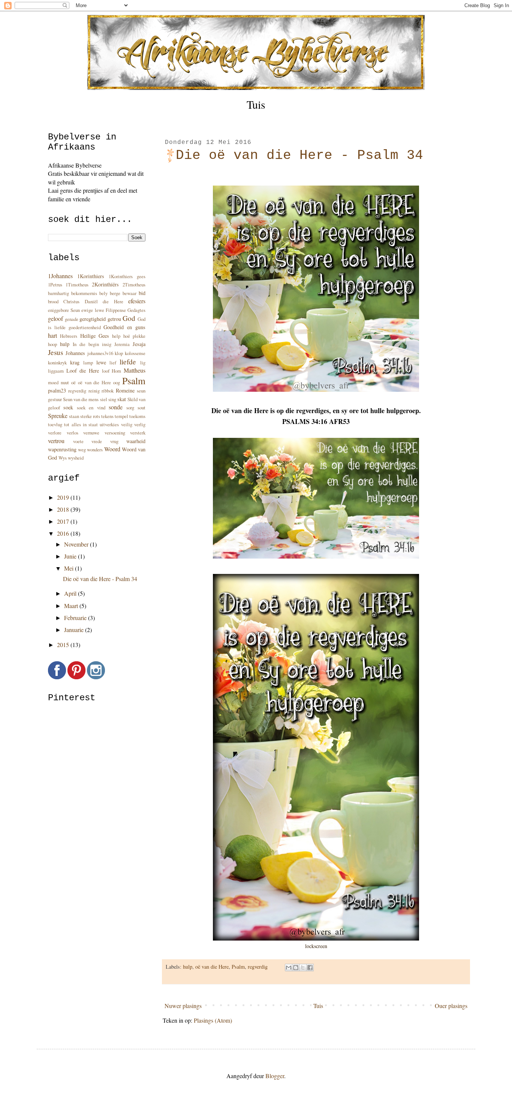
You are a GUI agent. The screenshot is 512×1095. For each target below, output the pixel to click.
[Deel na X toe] (303, 967)
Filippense (116, 310)
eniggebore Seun (64, 310)
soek (68, 407)
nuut (65, 382)
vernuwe (91, 432)
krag (74, 362)
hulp (187, 966)
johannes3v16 (100, 353)
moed (53, 382)
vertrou (56, 441)
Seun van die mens (81, 399)
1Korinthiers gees (127, 276)
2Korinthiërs (105, 284)
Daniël (91, 301)
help (116, 336)
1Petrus (55, 284)
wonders (95, 449)
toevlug (55, 424)
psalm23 (57, 390)
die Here (113, 301)
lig (142, 362)
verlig (139, 424)
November (77, 544)
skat (121, 399)
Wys (62, 457)
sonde (116, 407)
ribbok (108, 390)
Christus (71, 301)
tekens (107, 416)
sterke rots (90, 416)
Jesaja (139, 344)
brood (53, 301)
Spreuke (57, 415)
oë (73, 382)
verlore (54, 432)
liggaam (56, 370)
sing (112, 399)
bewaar (129, 293)
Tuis (256, 104)
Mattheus (134, 370)
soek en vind (91, 407)
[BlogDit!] (295, 967)
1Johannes (60, 276)
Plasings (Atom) (213, 1020)
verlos (72, 432)
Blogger (274, 1076)
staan (74, 416)
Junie (71, 556)
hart (52, 335)
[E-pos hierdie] (288, 967)
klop (119, 353)
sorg (130, 407)
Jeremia (122, 344)
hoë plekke (134, 336)
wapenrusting (62, 449)
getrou (114, 318)
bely (103, 293)
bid (142, 293)
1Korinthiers (90, 276)
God (129, 318)
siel (103, 399)
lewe (101, 362)
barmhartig (58, 293)
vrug (114, 441)
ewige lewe (92, 310)
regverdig (258, 966)
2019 (63, 497)
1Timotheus (77, 284)
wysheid (76, 457)
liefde (128, 361)
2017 (63, 521)
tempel (121, 416)
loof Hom (111, 370)
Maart (71, 606)
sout (141, 407)
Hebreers (68, 336)
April (71, 593)
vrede (96, 441)
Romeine (125, 390)
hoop (52, 344)
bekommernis (84, 293)
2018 (63, 509)
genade (71, 319)
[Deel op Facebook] (310, 967)
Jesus (55, 352)
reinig (94, 390)
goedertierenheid (85, 327)
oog (116, 382)
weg (82, 449)
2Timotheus (134, 284)
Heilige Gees (94, 335)
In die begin (86, 344)
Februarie (76, 618)
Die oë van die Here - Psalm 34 (299, 155)
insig (106, 344)
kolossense (135, 353)
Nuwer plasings (183, 1006)
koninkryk (57, 362)
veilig (126, 424)
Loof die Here (82, 370)
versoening (115, 432)
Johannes (75, 353)
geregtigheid (92, 318)
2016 (63, 533)
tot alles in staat (81, 424)
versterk (137, 432)
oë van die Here (212, 966)
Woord (112, 449)
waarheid (135, 441)
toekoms (137, 416)
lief (112, 362)
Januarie (74, 630)
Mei (69, 568)
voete (78, 441)
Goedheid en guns (124, 327)
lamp (88, 362)
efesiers (136, 301)
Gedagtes (136, 310)
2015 (63, 645)
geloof (55, 318)
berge (115, 293)
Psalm (238, 966)
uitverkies (109, 424)
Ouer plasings (451, 1006)
